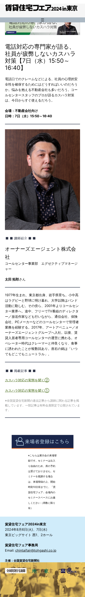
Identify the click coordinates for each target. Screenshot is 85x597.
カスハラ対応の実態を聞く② (27, 380)
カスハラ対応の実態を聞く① (27, 390)
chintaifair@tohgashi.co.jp (35, 550)
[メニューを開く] (42, 19)
